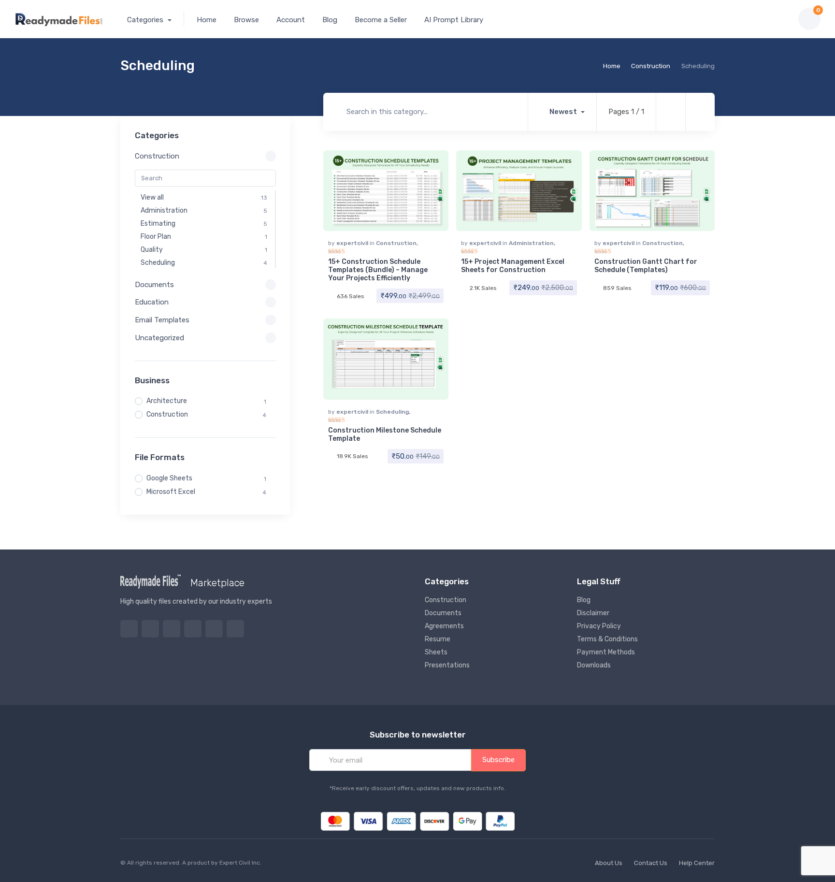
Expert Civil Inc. (240, 862)
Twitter (129, 628)
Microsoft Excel (170, 492)
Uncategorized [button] (159, 337)
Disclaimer (593, 613)
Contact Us (650, 863)
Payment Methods (606, 652)
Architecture (166, 401)
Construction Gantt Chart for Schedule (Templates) (645, 266)
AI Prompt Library (453, 19)
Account (290, 19)
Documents (443, 613)
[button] (757, 19)
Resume (437, 639)
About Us (608, 863)
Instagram (171, 628)
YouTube (214, 628)
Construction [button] (157, 156)
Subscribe (498, 759)
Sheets (436, 652)
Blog (329, 19)
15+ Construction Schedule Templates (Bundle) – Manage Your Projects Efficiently (378, 270)
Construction (650, 66)
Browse (246, 19)
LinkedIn (235, 628)
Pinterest (193, 628)
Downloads (594, 665)
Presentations (447, 665)
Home (206, 19)
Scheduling (392, 411)
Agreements (444, 626)
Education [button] (152, 302)
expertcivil (353, 243)
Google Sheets (169, 478)
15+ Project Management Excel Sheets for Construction (512, 266)
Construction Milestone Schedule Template (384, 434)
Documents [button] (154, 284)
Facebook (150, 628)
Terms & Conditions (607, 639)
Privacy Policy (599, 626)
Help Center (697, 863)
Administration (531, 243)
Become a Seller (381, 19)
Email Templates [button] (162, 320)
